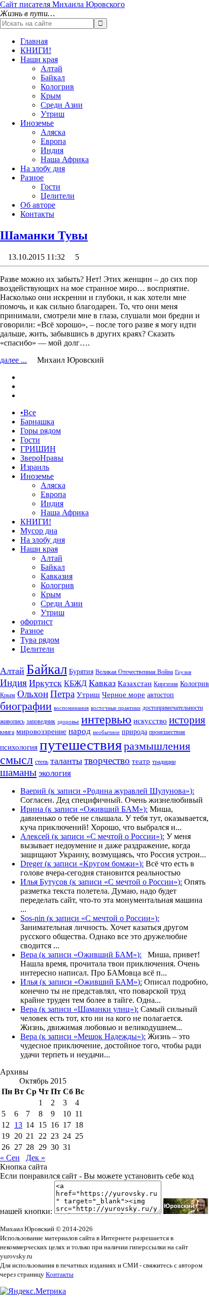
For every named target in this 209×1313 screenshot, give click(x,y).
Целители (58, 195)
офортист (36, 621)
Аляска (53, 132)
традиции (164, 761)
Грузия (183, 672)
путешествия (81, 745)
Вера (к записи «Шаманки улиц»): (79, 1009)
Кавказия (57, 576)
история (187, 719)
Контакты (37, 214)
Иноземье (37, 123)
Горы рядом (40, 430)
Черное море (123, 695)
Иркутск (45, 683)
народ (79, 731)
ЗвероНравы (41, 458)
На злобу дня (42, 168)
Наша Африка (65, 159)
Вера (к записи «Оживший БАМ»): (81, 954)
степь (41, 761)
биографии (26, 706)
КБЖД (75, 683)
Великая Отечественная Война (134, 671)
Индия (52, 150)
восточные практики (116, 708)
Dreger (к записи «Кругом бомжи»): (82, 863)
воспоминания (71, 708)
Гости (50, 186)
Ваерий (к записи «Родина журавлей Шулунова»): (107, 791)
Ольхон (32, 694)
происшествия (167, 732)
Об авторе (37, 205)
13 (18, 1125)
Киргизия (166, 684)
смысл (16, 759)
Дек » (35, 1157)
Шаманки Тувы (44, 235)
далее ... (13, 360)
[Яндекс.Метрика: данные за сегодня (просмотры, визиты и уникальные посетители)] (33, 1291)
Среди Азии (62, 105)
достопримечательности (173, 707)
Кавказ (102, 683)
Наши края (39, 59)
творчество (107, 760)
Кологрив (57, 86)
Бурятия (81, 671)
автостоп (160, 695)
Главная (34, 41)
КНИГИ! (35, 50)
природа (134, 732)
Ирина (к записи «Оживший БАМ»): (84, 809)
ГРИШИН (38, 449)
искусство (150, 721)
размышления (157, 746)
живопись (12, 721)
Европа (53, 141)
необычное (106, 732)
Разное (32, 177)
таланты (66, 761)
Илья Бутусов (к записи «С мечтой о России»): (101, 882)
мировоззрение (41, 731)
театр (141, 761)
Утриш (52, 114)
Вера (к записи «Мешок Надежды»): (83, 1036)
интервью (106, 719)
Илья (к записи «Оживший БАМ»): (81, 982)
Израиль (34, 467)
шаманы (18, 772)
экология (55, 773)
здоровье (68, 721)
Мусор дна (38, 530)
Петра (62, 694)
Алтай (51, 68)
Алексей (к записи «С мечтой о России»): (92, 836)
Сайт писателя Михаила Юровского (62, 4)
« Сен (10, 1157)
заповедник (40, 721)
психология (19, 747)
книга (7, 732)
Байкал (53, 77)
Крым (51, 95)
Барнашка (37, 421)
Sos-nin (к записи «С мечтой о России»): (89, 918)
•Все (28, 412)
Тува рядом (39, 640)
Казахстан (135, 683)
